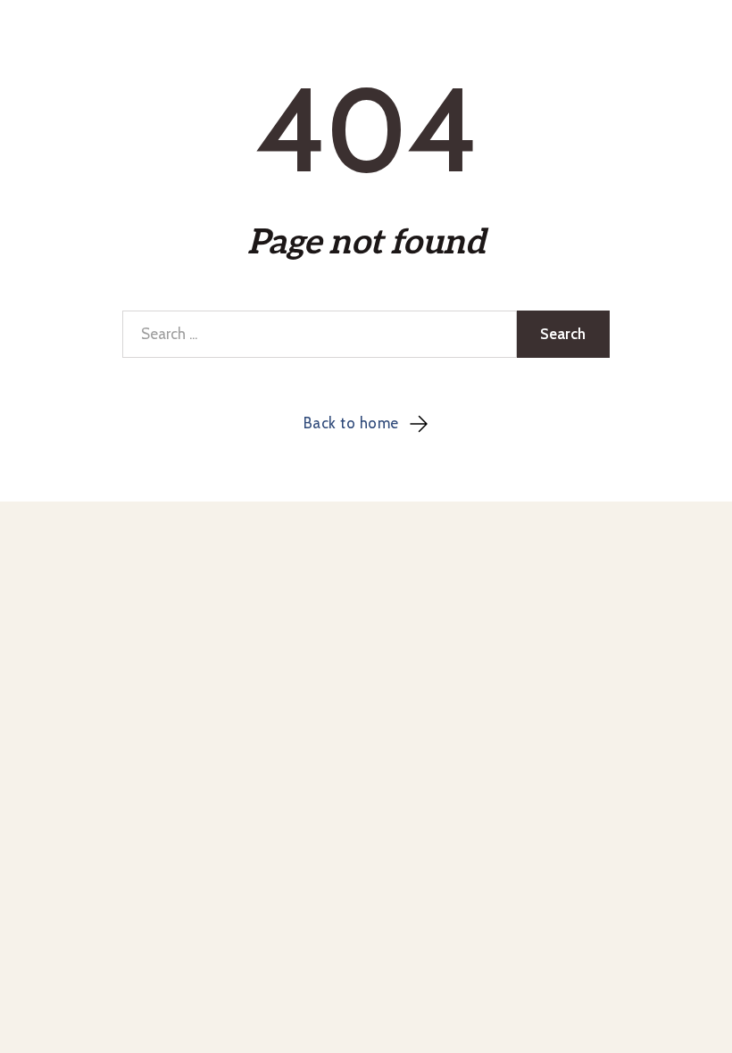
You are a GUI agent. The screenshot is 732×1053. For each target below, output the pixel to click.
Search (563, 334)
